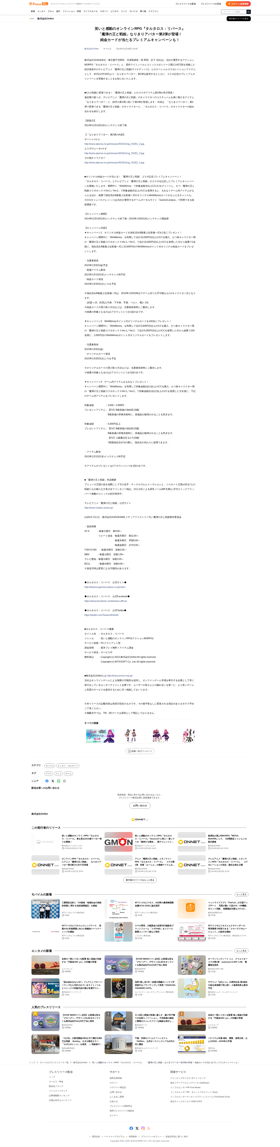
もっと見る (241, 894)
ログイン (114, 1083)
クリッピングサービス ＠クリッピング (188, 1078)
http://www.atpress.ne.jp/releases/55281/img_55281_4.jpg (114, 162)
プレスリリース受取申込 (121, 1106)
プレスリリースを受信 (211, 4)
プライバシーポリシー (151, 1136)
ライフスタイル (90, 11)
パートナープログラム (114, 1136)
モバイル (134, 11)
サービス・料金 (56, 1081)
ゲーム (68, 773)
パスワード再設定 (118, 1087)
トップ (32, 1062)
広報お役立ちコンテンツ (60, 1100)
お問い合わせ (140, 805)
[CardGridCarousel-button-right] (194, 736)
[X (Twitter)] (52, 781)
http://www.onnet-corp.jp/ (120, 675)
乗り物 (143, 11)
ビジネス (115, 11)
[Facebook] (47, 781)
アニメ (59, 773)
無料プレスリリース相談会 (122, 1111)
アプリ (49, 773)
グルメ (51, 11)
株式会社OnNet (91, 49)
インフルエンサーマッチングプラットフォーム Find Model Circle (200, 1097)
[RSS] (148, 1128)
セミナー (114, 1115)
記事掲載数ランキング (59, 1095)
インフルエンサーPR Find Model (185, 1087)
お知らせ (114, 1101)
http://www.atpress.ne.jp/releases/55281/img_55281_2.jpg (114, 144)
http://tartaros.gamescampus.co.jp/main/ (104, 587)
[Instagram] (143, 1128)
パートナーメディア (58, 1091)
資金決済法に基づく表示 (177, 1136)
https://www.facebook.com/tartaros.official (105, 601)
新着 (33, 11)
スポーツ (104, 11)
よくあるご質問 (117, 1097)
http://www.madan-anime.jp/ (98, 508)
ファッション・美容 (72, 11)
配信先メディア (56, 1086)
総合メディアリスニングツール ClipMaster (189, 1083)
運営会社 (96, 1136)
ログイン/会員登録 (240, 4)
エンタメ (41, 11)
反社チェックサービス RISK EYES (186, 1101)
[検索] (248, 12)
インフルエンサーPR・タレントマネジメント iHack (194, 1092)
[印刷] (64, 781)
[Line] (58, 781)
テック (124, 11)
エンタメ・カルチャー (68, 766)
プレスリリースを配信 (185, 4)
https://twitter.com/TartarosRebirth (101, 615)
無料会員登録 (116, 1078)
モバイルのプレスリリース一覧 (54, 1062)
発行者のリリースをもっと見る (140, 880)
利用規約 (133, 1136)
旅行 (58, 11)
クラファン (153, 11)
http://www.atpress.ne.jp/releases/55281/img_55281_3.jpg (114, 153)
